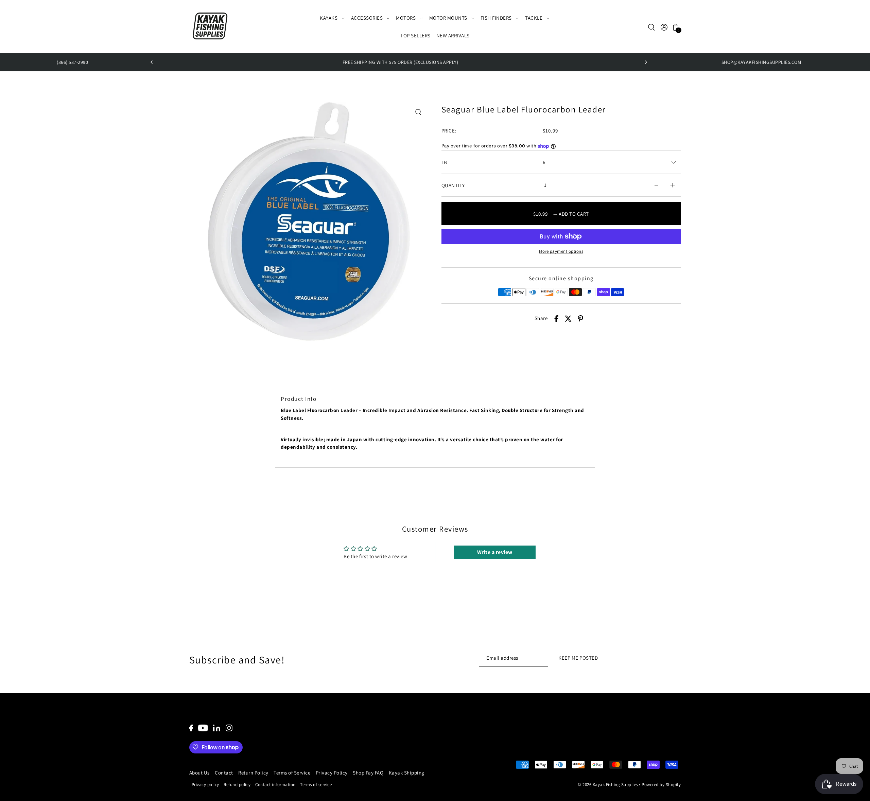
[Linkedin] (216, 728)
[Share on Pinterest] (580, 318)
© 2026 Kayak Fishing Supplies (608, 784)
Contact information (275, 784)
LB (444, 162)
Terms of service (316, 784)
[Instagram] (229, 728)
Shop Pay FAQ (368, 772)
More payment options (561, 251)
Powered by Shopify (661, 784)
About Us (199, 772)
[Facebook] (191, 728)
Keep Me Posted (578, 657)
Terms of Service (292, 772)
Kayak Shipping (406, 772)
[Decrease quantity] (656, 185)
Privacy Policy (332, 772)
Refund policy (237, 784)
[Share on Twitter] (568, 318)
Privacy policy (205, 784)
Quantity (453, 185)
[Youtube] (203, 728)
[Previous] (152, 62)
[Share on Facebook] (556, 318)
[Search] (652, 26)
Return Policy (253, 772)
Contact (224, 772)
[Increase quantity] (672, 185)
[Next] (646, 62)
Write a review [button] (494, 552)
